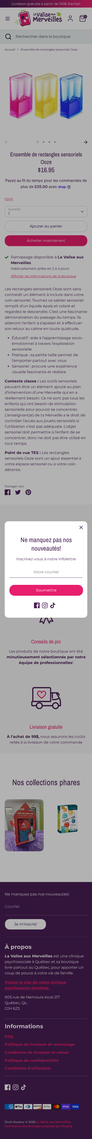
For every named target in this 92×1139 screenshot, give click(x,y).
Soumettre (46, 590)
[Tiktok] (53, 605)
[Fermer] (81, 527)
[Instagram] (45, 605)
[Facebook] (37, 605)
